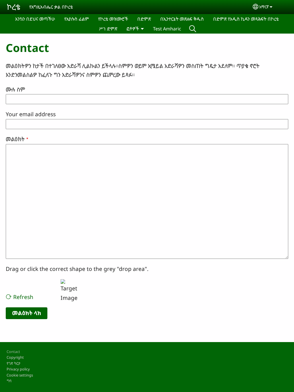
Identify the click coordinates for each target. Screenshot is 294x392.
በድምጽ (144, 19)
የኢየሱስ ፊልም (76, 19)
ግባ (9, 380)
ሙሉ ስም (15, 89)
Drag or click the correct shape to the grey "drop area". (77, 269)
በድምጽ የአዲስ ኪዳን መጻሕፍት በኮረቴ (246, 19)
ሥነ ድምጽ (108, 29)
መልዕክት (15, 139)
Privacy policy (18, 369)
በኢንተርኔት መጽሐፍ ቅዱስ (182, 19)
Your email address (31, 114)
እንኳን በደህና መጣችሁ (35, 19)
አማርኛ (264, 6)
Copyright (15, 357)
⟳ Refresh (19, 297)
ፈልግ (193, 29)
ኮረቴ (13, 6)
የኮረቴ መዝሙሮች (113, 19)
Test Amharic (167, 29)
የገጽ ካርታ (13, 363)
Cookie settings (20, 375)
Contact (13, 351)
